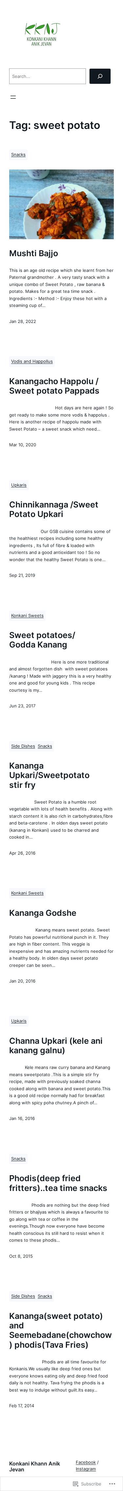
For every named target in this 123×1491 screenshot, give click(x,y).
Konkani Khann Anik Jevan (34, 1466)
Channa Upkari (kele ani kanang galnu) (56, 1045)
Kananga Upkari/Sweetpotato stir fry (49, 775)
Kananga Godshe (42, 912)
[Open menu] (13, 97)
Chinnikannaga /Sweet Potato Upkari (53, 509)
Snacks (18, 154)
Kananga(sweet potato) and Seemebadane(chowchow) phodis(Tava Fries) (60, 1330)
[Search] (100, 76)
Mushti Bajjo (33, 253)
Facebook (86, 1462)
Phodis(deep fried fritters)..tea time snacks (58, 1183)
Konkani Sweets (27, 615)
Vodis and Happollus (32, 361)
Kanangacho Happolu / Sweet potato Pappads (54, 386)
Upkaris (19, 485)
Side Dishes (23, 746)
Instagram (86, 1468)
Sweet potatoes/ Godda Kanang (42, 639)
